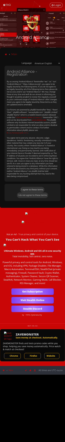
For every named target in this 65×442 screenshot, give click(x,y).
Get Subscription (32, 291)
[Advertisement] (32, 408)
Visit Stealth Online (32, 300)
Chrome (14, 355)
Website (51, 355)
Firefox (33, 355)
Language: (27, 63)
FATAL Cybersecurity (34, 315)
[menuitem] (6, 5)
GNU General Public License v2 (29, 117)
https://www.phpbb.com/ (17, 133)
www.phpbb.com (39, 120)
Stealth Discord (32, 308)
